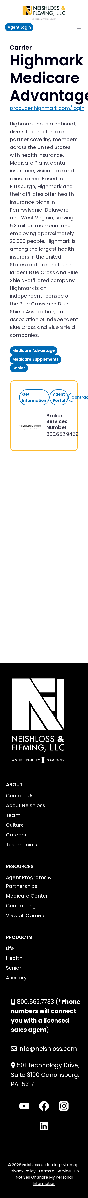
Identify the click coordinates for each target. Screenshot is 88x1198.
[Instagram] (64, 1106)
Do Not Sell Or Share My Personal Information (47, 1177)
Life (10, 948)
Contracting (21, 905)
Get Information (34, 397)
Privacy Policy (22, 1171)
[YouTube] (24, 1106)
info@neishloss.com (47, 1049)
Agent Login (19, 27)
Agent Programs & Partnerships (29, 882)
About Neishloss (25, 805)
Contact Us (19, 795)
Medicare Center (27, 896)
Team (13, 815)
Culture (15, 825)
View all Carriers (26, 915)
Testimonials (21, 844)
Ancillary (16, 977)
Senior (13, 967)
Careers (16, 834)
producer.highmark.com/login (47, 108)
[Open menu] (78, 27)
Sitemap (71, 1165)
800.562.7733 (35, 1002)
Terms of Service (54, 1171)
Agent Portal (59, 397)
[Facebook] (44, 1106)
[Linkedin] (44, 1126)
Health (14, 958)
